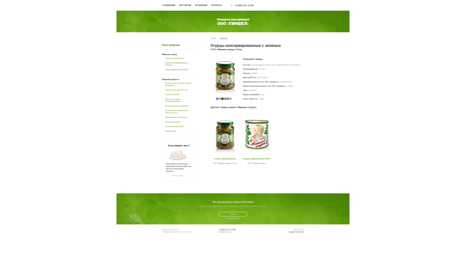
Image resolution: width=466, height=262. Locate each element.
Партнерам (185, 5)
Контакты (216, 5)
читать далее (177, 176)
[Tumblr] (225, 99)
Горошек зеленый (172, 94)
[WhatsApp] (230, 99)
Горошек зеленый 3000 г (174, 126)
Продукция (201, 5)
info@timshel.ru (225, 232)
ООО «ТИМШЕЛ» (233, 23)
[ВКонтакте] (217, 99)
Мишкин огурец (169, 54)
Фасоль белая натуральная (176, 117)
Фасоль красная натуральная (177, 106)
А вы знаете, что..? (178, 145)
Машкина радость (170, 79)
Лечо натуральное (172, 122)
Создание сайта (296, 231)
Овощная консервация (233, 19)
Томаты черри (170, 131)
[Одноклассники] (220, 99)
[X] (222, 99)
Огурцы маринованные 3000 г (177, 70)
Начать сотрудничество (233, 215)
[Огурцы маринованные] (225, 135)
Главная (213, 38)
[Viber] (228, 99)
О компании (168, 5)
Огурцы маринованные (174, 58)
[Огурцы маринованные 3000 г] (257, 135)
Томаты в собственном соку (176, 90)
